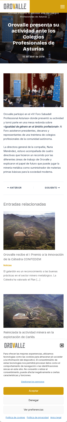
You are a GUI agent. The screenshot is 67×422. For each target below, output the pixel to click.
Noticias (7, 265)
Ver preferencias (33, 409)
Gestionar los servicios (32, 381)
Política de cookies (15, 417)
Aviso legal (55, 417)
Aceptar (33, 390)
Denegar (34, 400)
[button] (62, 345)
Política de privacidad (38, 417)
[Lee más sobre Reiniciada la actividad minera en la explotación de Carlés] (33, 310)
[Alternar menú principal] (62, 6)
